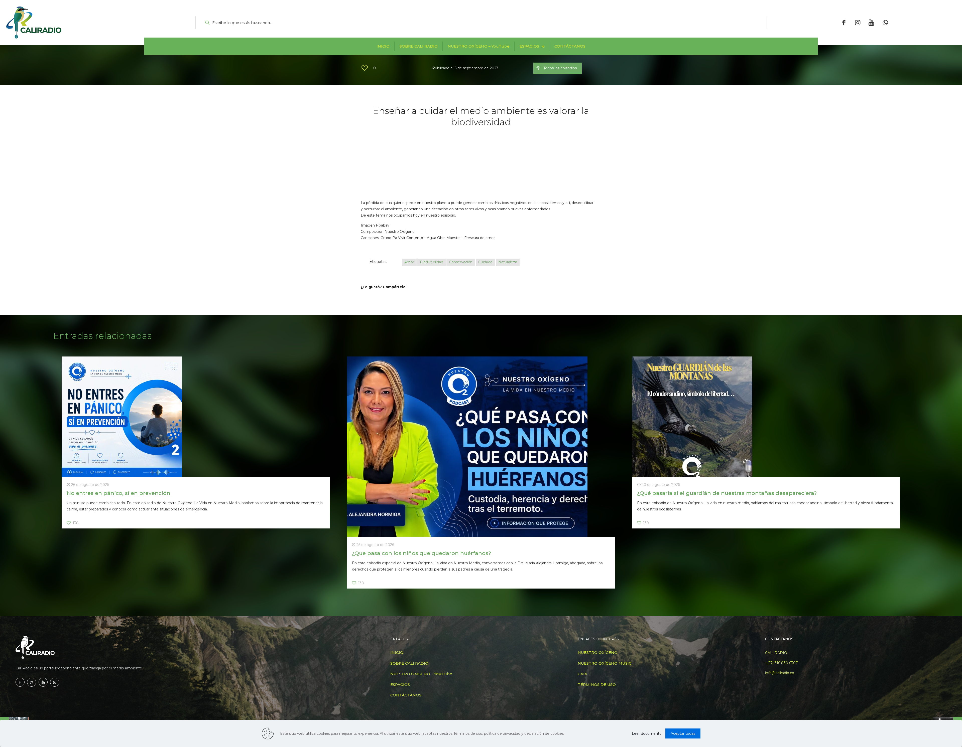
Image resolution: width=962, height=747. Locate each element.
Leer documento (647, 733)
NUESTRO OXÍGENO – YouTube (421, 673)
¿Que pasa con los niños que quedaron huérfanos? (421, 553)
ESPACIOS (400, 684)
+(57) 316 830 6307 (781, 663)
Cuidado (485, 262)
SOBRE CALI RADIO (409, 663)
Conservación (460, 262)
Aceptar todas (683, 733)
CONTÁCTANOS (405, 695)
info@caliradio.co (779, 673)
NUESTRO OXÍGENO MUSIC (605, 663)
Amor (409, 262)
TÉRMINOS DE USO (597, 684)
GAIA (582, 673)
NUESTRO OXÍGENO (598, 652)
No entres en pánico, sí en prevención (118, 493)
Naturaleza (507, 262)
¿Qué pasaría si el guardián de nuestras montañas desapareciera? (727, 493)
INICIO (396, 652)
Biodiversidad (431, 262)
